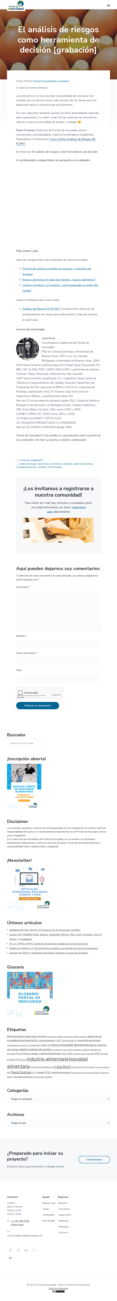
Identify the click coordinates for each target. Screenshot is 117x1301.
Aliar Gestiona (39, 1036)
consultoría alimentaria (88, 1040)
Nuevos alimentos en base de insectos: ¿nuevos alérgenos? (59, 280)
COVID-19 (45, 1045)
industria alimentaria (83, 464)
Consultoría (64, 1209)
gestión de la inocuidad (83, 1053)
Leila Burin (42, 467)
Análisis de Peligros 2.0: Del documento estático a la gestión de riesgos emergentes (53, 948)
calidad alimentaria (47, 1040)
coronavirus (34, 1045)
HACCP (13, 1059)
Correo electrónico (26, 653)
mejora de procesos (103, 1067)
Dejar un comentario (60, 81)
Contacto (63, 1232)
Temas (46, 1209)
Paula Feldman (55, 467)
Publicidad (63, 1226)
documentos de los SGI (62, 1049)
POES (48, 1072)
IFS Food (22, 1059)
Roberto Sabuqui (93, 1072)
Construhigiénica (68, 1040)
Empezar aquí (49, 1203)
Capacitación (64, 1214)
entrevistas (43, 464)
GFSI (97, 1053)
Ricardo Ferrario (78, 1072)
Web (18, 670)
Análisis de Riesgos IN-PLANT (41, 309)
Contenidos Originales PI (31, 460)
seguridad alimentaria (23, 1077)
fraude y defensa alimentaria (46, 1053)
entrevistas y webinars (61, 464)
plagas (40, 1072)
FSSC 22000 (67, 1053)
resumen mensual (61, 1072)
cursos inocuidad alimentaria (70, 1045)
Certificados (48, 1214)
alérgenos (51, 1036)
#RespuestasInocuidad (19, 1036)
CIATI (58, 1040)
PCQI (34, 1073)
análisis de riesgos (28, 464)
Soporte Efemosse (58, 1288)
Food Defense (23, 1053)
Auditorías (63, 1220)
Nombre (21, 636)
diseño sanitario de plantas (36, 1049)
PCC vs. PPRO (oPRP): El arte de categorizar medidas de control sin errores (48, 943)
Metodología (49, 1220)
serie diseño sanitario (43, 1077)
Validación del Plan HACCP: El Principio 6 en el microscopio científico (44, 930)
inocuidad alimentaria (26, 467)
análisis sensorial (80, 1037)
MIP (8, 1072)
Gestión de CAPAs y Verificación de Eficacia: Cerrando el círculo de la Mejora (48, 952)
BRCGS (34, 1040)
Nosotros (62, 1203)
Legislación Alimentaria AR (42, 1067)
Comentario (23, 587)
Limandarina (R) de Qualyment (83, 1067)
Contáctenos (94, 1159)
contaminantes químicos (17, 1045)
